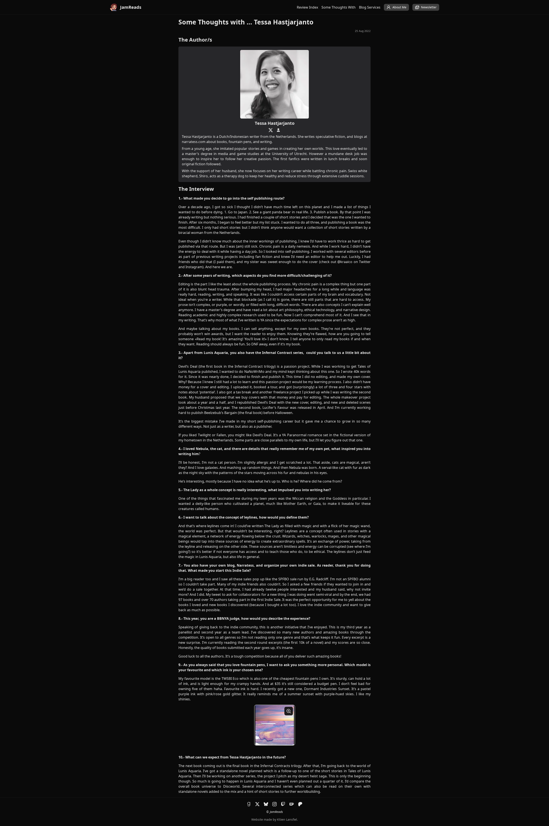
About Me (399, 7)
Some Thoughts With (338, 7)
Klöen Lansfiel (287, 819)
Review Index (307, 7)
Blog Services (369, 7)
